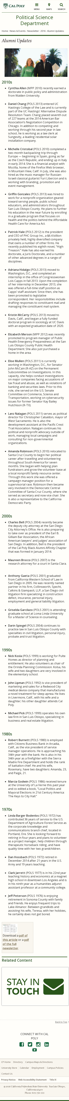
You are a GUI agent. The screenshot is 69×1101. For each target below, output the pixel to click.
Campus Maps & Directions (39, 1062)
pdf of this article (15, 938)
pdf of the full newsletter (16, 944)
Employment (38, 1067)
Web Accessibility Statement (32, 1079)
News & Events (18, 30)
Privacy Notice (8, 1079)
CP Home (6, 1062)
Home (5, 30)
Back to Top (61, 1021)
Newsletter (33, 30)
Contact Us (6, 1073)
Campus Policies (55, 1067)
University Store (9, 1067)
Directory (18, 1062)
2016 (43, 30)
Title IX (52, 1079)
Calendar (24, 1067)
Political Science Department (34, 20)
